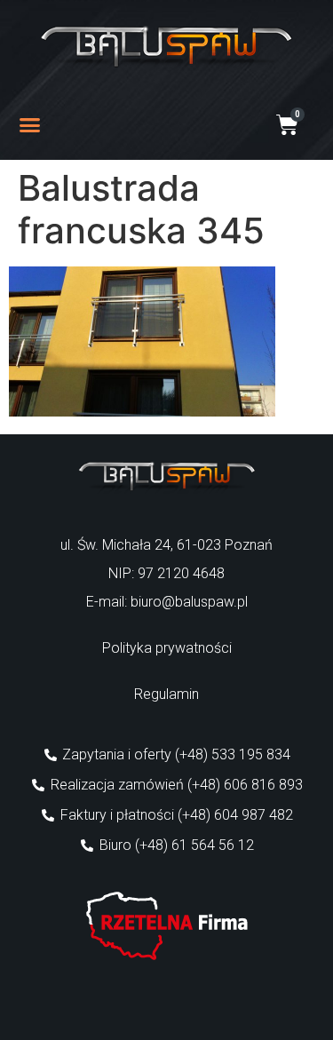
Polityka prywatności (167, 647)
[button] (30, 125)
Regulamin (166, 694)
